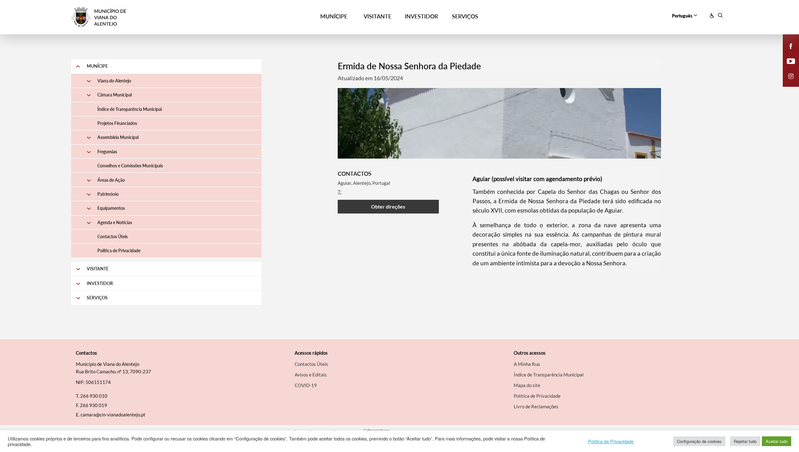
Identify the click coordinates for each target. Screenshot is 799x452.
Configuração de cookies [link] (699, 441)
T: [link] (339, 191)
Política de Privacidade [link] (611, 441)
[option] (499, 123)
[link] (153, 17)
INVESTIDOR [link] (421, 16)
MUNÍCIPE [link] (333, 16)
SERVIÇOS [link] (465, 16)
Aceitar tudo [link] (776, 441)
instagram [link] (787, 82)
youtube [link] (787, 67)
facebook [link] (787, 52)
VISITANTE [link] (377, 16)
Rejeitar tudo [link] (745, 441)
